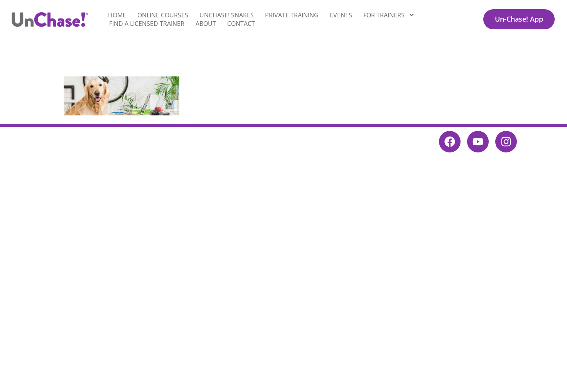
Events (341, 15)
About (206, 23)
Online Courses (162, 15)
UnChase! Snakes (226, 15)
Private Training (292, 15)
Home (117, 15)
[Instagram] (506, 141)
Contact (241, 23)
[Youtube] (478, 141)
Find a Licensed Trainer (146, 23)
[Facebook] (450, 141)
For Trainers (384, 15)
